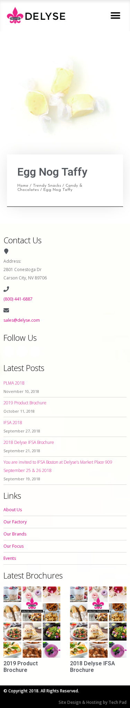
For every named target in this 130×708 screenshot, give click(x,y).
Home (22, 186)
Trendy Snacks (47, 186)
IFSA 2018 (12, 422)
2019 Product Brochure (24, 403)
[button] (115, 15)
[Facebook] (9, 351)
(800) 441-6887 (18, 299)
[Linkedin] (34, 351)
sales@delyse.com (21, 320)
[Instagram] (21, 351)
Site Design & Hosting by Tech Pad (93, 702)
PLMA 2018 (14, 383)
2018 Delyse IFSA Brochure (28, 442)
